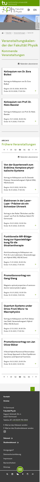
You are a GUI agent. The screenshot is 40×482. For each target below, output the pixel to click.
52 (15, 150)
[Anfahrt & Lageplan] (22, 474)
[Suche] (7, 474)
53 (20, 150)
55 (29, 150)
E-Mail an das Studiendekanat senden (18, 428)
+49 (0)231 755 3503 (20, 420)
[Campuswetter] (17, 474)
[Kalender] (12, 474)
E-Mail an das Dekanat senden (15, 425)
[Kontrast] (28, 10)
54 (24, 150)
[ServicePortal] (27, 474)
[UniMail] (32, 474)
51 (11, 150)
